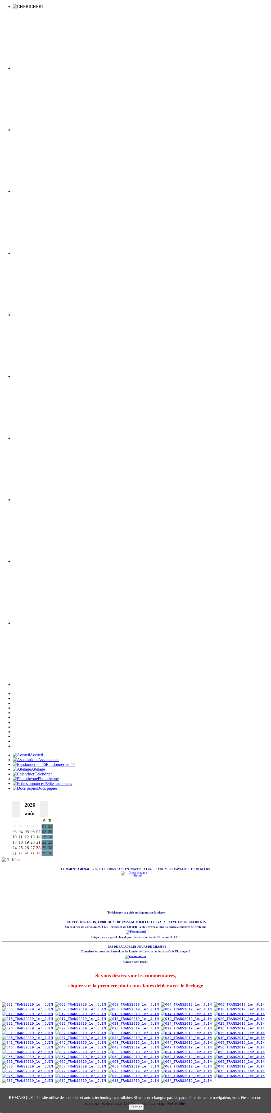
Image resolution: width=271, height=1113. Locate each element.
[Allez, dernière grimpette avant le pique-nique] (239, 1042)
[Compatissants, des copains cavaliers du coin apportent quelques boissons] (133, 1028)
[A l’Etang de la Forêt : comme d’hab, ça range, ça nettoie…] (133, 1014)
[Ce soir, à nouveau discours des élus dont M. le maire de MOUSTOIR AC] (186, 1066)
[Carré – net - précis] (80, 1009)
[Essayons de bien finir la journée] (27, 1062)
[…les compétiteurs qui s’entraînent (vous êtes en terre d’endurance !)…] (80, 1038)
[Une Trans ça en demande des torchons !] (133, 1062)
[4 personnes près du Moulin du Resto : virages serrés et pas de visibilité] (239, 1057)
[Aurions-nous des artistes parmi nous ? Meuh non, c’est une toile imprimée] (133, 1009)
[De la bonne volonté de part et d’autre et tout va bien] (133, 1066)
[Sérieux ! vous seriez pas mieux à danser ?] (186, 1081)
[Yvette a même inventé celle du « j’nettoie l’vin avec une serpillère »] (27, 1081)
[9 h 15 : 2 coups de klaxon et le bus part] (80, 1014)
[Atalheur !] (80, 1019)
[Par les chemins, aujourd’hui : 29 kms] (27, 1019)
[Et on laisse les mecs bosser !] (27, 1042)
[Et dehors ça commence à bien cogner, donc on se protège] (186, 1014)
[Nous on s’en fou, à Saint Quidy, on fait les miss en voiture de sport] (239, 1038)
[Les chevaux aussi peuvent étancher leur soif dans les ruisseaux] (80, 1033)
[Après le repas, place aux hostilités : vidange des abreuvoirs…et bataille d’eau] (239, 1047)
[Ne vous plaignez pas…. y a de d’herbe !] (27, 1014)
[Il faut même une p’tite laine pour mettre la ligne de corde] (133, 1004)
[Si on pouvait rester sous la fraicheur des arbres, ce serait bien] (239, 1052)
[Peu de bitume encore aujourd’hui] (133, 1023)
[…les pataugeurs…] (27, 1038)
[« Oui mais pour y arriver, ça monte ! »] (186, 1019)
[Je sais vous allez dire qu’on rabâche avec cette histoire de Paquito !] (80, 1081)
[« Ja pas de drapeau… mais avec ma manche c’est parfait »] (186, 1023)
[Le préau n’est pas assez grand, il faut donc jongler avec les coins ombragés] (186, 1047)
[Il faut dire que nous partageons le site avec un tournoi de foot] (80, 1066)
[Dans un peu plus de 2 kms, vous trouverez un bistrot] (186, 1052)
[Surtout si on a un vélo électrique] (186, 1038)
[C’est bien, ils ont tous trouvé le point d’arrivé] (186, 1062)
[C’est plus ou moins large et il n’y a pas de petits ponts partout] (186, 1033)
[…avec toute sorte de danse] (239, 1076)
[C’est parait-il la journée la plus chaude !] (27, 1004)
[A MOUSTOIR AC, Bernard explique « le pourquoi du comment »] (239, 1004)
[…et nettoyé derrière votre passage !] (186, 1057)
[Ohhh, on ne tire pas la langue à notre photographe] (27, 1023)
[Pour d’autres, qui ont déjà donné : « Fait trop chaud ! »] (133, 1042)
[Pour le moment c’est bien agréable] (80, 1004)
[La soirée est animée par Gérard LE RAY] (133, 1076)
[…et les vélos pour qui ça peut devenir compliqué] (133, 1038)
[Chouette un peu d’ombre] (27, 1028)
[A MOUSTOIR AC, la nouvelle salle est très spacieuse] (80, 1062)
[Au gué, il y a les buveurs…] (239, 1033)
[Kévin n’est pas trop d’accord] (80, 1042)
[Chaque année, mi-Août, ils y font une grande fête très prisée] (80, 1047)
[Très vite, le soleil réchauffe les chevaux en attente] (186, 1004)
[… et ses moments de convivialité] (133, 1071)
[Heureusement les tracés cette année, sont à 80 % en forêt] (27, 1033)
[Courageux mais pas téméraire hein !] (27, 1052)
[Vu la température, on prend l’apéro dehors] (239, 1066)
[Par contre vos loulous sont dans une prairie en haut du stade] (239, 1009)
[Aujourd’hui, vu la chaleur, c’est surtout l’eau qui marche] (186, 1028)
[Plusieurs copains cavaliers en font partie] (133, 1047)
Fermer (136, 1107)
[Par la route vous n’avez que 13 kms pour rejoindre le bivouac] (27, 1009)
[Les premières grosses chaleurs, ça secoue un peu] (239, 1028)
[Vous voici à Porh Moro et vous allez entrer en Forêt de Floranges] (239, 1023)
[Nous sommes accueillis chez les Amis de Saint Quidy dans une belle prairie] (27, 1047)
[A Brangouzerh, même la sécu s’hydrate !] (133, 1052)
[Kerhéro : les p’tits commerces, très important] (27, 1057)
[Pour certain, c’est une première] (27, 1066)
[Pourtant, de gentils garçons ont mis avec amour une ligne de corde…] (133, 1057)
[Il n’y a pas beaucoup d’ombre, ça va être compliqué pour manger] (186, 1042)
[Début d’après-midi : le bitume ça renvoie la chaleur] (80, 1052)
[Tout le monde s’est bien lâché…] (186, 1076)
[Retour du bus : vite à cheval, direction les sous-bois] (239, 1014)
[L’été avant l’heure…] (27, 1071)
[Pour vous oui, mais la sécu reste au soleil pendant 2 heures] (80, 1028)
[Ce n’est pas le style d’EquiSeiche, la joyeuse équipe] (80, 1023)
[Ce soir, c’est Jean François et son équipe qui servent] (27, 1076)
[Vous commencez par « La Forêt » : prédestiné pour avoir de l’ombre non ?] (133, 1019)
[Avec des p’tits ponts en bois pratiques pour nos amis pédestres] (133, 1033)
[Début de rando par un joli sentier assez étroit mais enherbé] (239, 1019)
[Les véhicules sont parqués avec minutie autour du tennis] (186, 1009)
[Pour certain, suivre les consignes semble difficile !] (80, 1057)
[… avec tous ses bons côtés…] (80, 1071)
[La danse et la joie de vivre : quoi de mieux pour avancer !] (133, 1081)
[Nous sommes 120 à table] (80, 1076)
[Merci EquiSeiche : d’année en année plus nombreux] (186, 1071)
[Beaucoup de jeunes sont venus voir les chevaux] (239, 1062)
